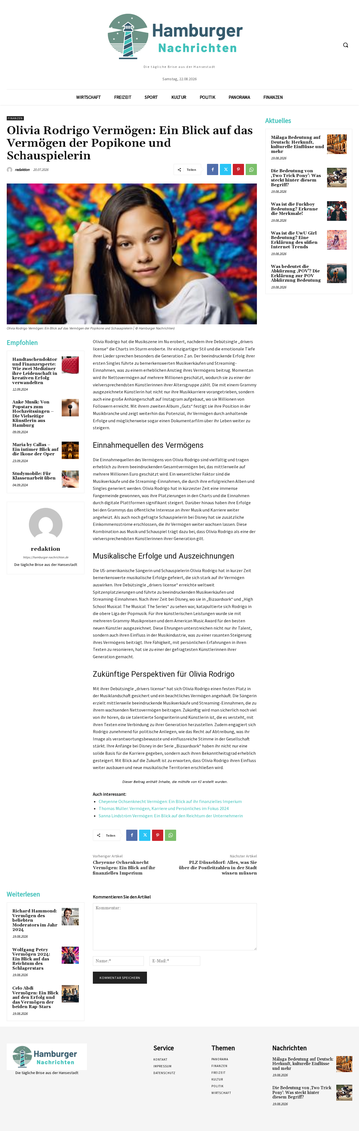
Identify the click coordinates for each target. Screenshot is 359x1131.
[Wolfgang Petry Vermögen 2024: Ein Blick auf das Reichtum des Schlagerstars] (70, 955)
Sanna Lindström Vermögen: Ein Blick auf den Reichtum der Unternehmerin (171, 815)
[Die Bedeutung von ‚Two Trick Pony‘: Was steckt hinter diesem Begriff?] (337, 177)
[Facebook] (212, 169)
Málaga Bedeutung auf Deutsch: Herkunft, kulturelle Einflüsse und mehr (297, 144)
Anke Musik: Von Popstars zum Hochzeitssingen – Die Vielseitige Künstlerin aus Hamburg (33, 414)
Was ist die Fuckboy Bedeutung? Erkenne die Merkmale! (294, 209)
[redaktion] (10, 170)
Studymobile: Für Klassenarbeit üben (34, 476)
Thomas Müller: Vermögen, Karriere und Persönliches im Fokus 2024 (164, 808)
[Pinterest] (238, 169)
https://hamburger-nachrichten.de (45, 557)
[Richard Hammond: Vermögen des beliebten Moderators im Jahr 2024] (70, 916)
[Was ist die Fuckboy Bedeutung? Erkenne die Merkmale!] (337, 211)
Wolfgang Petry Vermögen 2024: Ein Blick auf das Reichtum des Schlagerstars (31, 959)
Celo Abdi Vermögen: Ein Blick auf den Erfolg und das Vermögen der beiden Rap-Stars (35, 998)
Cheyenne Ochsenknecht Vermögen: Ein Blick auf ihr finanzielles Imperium (170, 801)
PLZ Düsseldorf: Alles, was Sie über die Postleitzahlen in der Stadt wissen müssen (218, 868)
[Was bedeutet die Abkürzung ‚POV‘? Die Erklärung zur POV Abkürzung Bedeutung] (337, 273)
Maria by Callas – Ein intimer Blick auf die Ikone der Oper (35, 449)
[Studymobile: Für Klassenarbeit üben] (70, 479)
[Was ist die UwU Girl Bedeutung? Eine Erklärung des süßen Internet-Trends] (337, 240)
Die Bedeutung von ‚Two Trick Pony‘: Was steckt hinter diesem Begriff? (296, 178)
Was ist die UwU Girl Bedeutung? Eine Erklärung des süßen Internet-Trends (294, 240)
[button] (345, 45)
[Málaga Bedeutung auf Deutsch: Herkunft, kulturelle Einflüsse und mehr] (337, 144)
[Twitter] (225, 169)
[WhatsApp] (251, 169)
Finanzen (15, 118)
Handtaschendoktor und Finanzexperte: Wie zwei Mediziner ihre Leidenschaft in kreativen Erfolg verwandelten (34, 371)
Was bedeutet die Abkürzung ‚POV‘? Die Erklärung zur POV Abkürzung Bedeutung (296, 273)
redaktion (22, 169)
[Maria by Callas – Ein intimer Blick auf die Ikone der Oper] (70, 450)
